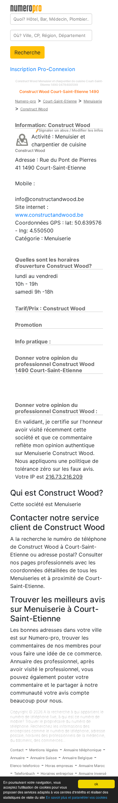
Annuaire (17, 758)
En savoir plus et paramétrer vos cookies (76, 797)
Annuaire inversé (92, 773)
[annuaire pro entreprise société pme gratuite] (26, 7)
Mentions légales (43, 750)
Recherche (27, 52)
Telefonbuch (24, 773)
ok (96, 783)
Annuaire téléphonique (82, 750)
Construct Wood (34, 109)
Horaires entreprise (57, 773)
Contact (17, 750)
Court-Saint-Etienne (60, 101)
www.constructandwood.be (49, 214)
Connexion (62, 69)
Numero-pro (25, 101)
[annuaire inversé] (22, 139)
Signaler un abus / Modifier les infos (71, 130)
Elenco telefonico (25, 765)
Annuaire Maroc (92, 765)
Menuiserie (93, 101)
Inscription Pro (28, 69)
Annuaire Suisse (43, 758)
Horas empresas (59, 765)
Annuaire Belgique (77, 758)
